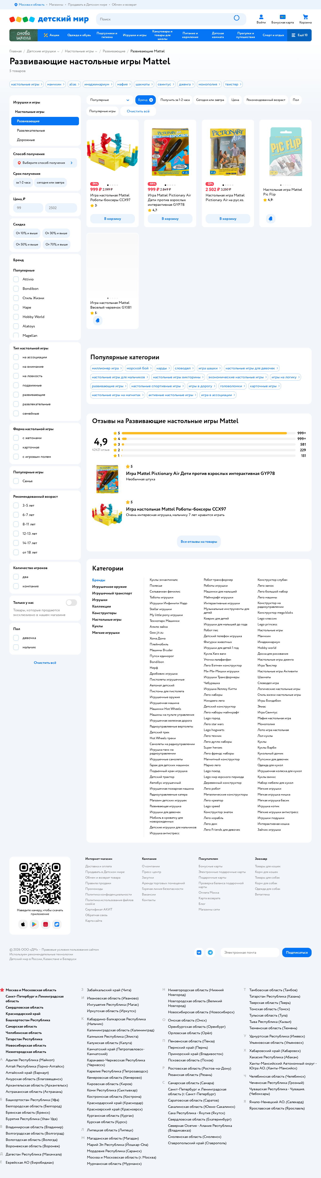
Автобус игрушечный (165, 783)
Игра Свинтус (268, 712)
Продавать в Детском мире (105, 872)
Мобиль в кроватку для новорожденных (166, 819)
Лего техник (213, 736)
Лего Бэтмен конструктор (223, 665)
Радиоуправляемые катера (168, 794)
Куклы (262, 742)
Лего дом (210, 824)
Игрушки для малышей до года (225, 624)
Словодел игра (268, 683)
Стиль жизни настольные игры (279, 695)
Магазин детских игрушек (168, 800)
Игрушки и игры (26, 102)
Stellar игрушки (161, 609)
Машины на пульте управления (172, 715)
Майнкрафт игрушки (218, 597)
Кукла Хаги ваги (215, 654)
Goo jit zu (157, 633)
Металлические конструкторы (226, 794)
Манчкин (264, 636)
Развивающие (114, 51)
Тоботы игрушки (161, 597)
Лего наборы (213, 695)
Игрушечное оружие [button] (109, 586)
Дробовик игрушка (163, 674)
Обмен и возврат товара (102, 878)
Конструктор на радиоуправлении (271, 605)
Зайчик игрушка (269, 830)
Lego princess (267, 624)
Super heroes (213, 748)
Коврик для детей (216, 618)
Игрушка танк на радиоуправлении (163, 751)
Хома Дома (157, 638)
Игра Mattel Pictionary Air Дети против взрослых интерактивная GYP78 (200, 473)
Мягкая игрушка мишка (274, 794)
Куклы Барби (267, 748)
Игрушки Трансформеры (221, 677)
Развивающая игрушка (165, 806)
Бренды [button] (98, 580)
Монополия (266, 724)
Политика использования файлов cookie (109, 902)
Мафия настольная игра (274, 718)
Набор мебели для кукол (275, 783)
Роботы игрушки (216, 586)
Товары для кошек (268, 866)
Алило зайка (159, 627)
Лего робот (212, 789)
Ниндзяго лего (214, 701)
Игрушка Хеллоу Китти (220, 689)
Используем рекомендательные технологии (41, 954)
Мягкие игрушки (269, 789)
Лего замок (266, 586)
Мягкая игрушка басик (273, 800)
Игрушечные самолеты (166, 759)
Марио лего (212, 765)
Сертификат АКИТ (98, 909)
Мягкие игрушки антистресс (278, 812)
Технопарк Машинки (165, 621)
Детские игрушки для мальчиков (173, 827)
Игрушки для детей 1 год (221, 648)
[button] (299, 35)
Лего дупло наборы (218, 742)
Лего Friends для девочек (222, 830)
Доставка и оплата (98, 866)
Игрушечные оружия (165, 697)
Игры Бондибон (269, 701)
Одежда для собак (267, 889)
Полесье (156, 586)
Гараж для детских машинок (169, 765)
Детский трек (159, 732)
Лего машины (267, 597)
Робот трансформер (218, 580)
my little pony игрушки (166, 615)
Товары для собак (267, 878)
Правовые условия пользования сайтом (70, 950)
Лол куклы (265, 736)
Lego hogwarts (214, 730)
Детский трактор (162, 777)
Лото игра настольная (273, 730)
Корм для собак (266, 883)
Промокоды (94, 889)
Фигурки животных (218, 642)
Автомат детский (162, 685)
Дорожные (26, 140)
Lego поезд (212, 771)
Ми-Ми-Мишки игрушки (221, 671)
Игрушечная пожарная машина (172, 789)
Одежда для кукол (270, 765)
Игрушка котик (268, 806)
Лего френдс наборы (219, 753)
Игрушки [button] (99, 599)
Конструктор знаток (218, 812)
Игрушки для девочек (165, 812)
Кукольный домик (270, 753)
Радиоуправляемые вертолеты (171, 726)
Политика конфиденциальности (108, 894)
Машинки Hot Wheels (165, 709)
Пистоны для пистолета (167, 691)
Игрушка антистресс (165, 833)
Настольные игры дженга (276, 660)
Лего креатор (213, 800)
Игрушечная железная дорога (171, 721)
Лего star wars (214, 724)
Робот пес (211, 630)
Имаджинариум (269, 642)
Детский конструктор (220, 706)
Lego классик (267, 618)
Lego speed (212, 806)
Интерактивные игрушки (222, 603)
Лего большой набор (273, 591)
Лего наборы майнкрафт (221, 712)
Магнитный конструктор (222, 759)
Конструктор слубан (272, 580)
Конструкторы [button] (104, 613)
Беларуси (69, 959)
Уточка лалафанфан (217, 660)
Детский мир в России (25, 959)
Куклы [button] (97, 626)
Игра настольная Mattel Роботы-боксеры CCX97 (176, 509)
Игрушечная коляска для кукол (280, 771)
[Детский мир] (49, 19)
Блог (202, 904)
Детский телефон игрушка (223, 636)
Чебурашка (212, 683)
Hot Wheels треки (163, 738)
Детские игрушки (41, 51)
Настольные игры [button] (106, 619)
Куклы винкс (267, 777)
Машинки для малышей (220, 591)
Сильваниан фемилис (165, 591)
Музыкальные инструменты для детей (226, 611)
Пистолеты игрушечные (167, 679)
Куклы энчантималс (164, 580)
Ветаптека (262, 894)
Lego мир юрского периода (224, 777)
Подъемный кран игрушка (168, 771)
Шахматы (264, 677)
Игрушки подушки (271, 818)
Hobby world (267, 648)
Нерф (154, 668)
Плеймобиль (159, 644)
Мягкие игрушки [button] (106, 632)
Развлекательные (31, 130)
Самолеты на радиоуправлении (172, 744)
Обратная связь (96, 915)
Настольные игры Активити (278, 671)
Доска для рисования (273, 654)
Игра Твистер (267, 665)
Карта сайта (93, 921)
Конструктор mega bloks (275, 613)
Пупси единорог (162, 656)
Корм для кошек (266, 872)
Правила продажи (98, 883)
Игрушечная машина (164, 703)
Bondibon (157, 662)
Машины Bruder (161, 650)
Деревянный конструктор (223, 783)
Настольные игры (79, 51)
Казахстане (51, 959)
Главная (15, 51)
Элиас (262, 706)
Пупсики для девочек (273, 759)
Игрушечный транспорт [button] (112, 593)
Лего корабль (213, 818)
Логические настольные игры (279, 689)
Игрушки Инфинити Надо (168, 603)
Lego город (212, 718)
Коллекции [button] (101, 606)
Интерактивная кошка (273, 824)
